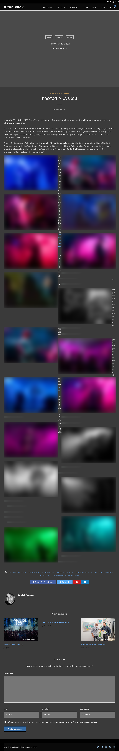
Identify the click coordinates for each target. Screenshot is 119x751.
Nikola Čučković (84, 572)
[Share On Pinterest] (77, 582)
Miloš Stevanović (65, 572)
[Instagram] (118, 1)
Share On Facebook (44, 582)
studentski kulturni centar (65, 575)
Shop (85, 7)
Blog (49, 37)
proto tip (44, 575)
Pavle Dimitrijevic (104, 572)
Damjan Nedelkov (17, 572)
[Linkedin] (115, 1)
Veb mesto (84, 709)
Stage (69, 37)
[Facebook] (108, 1)
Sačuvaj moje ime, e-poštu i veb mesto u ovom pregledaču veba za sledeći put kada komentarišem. (52, 722)
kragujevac (48, 572)
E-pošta (46, 709)
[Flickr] (110, 1)
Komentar (9, 674)
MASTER (74, 7)
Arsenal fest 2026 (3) (13, 644)
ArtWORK (62, 7)
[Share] (111, 8)
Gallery (47, 7)
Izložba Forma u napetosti (93, 644)
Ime (6, 709)
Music (59, 37)
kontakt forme (59, 241)
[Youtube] (113, 1)
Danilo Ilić (34, 572)
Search (104, 7)
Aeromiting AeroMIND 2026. (55, 622)
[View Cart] (114, 7)
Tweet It (66, 582)
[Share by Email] (85, 582)
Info (93, 7)
